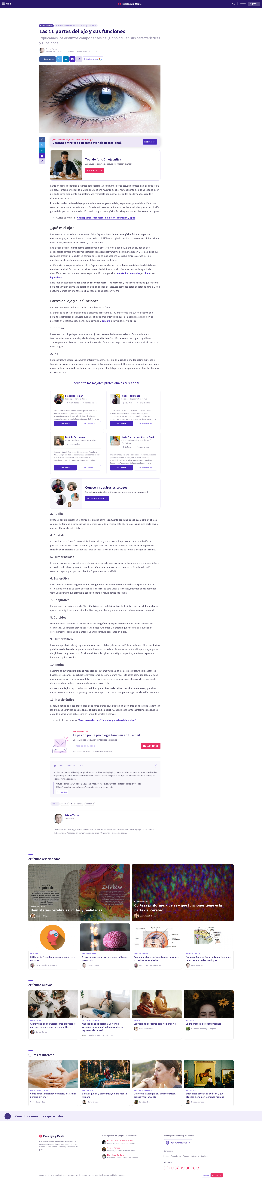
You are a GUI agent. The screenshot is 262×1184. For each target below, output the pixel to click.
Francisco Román (74, 396)
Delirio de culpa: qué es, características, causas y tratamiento (155, 1095)
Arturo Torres (51, 49)
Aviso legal (101, 1175)
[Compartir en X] (42, 145)
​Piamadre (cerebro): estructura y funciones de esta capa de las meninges (208, 958)
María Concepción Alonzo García (138, 437)
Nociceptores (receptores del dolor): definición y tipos (106, 217)
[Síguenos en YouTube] (188, 1168)
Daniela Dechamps (75, 437)
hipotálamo (56, 277)
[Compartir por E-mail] (42, 155)
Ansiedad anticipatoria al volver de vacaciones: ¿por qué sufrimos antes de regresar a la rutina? (103, 1027)
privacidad (111, 1175)
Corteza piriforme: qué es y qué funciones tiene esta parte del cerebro (178, 908)
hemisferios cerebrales (128, 273)
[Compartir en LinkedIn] (42, 150)
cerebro (106, 321)
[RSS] (198, 1168)
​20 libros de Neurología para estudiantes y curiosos (52, 958)
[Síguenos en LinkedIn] (177, 1168)
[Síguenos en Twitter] (171, 1168)
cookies (121, 1175)
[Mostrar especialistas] (7, 1116)
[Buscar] (233, 4)
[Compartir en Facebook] (42, 139)
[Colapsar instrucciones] (155, 765)
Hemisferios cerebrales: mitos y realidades (66, 910)
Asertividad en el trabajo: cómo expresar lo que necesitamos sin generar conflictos (53, 1025)
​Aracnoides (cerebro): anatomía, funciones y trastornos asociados (156, 958)
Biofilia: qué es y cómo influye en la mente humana (104, 1095)
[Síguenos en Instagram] (182, 1168)
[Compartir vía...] (42, 161)
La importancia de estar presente (203, 1024)
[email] (72, 59)
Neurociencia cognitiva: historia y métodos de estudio (104, 958)
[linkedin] (66, 59)
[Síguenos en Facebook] (166, 1168)
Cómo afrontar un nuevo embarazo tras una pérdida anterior (53, 1095)
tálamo (147, 273)
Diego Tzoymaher (130, 396)
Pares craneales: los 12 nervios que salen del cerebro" (107, 720)
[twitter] (59, 59)
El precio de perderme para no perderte (155, 1024)
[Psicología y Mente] (130, 3)
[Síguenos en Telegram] (193, 1168)
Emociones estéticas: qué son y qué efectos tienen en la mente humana (205, 1095)
